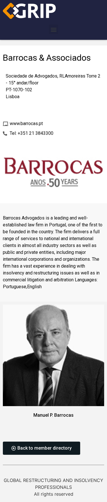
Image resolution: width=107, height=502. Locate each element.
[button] (53, 29)
